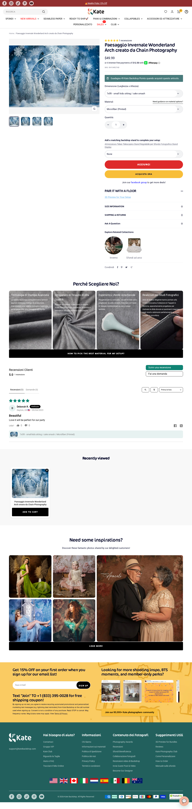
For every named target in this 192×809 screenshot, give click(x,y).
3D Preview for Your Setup (118, 197)
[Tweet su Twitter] (126, 267)
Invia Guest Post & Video (124, 766)
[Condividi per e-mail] (131, 267)
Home (11, 33)
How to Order (162, 761)
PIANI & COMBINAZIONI (105, 18)
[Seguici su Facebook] (4, 3)
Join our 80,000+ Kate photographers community (129, 712)
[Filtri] (154, 389)
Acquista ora (143, 174)
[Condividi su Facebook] (117, 267)
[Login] (172, 11)
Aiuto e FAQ (48, 761)
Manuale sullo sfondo (166, 766)
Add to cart (30, 512)
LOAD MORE (96, 646)
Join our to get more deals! (144, 182)
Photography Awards (123, 742)
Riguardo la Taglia (51, 756)
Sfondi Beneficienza (122, 751)
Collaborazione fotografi (124, 756)
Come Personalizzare (165, 756)
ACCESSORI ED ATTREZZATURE (163, 18)
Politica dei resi (89, 756)
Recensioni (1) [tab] (16, 389)
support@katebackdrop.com (22, 749)
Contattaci (48, 742)
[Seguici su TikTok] (18, 3)
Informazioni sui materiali (93, 746)
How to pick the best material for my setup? (96, 353)
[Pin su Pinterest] (121, 267)
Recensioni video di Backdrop (126, 761)
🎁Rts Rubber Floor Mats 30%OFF (96, 3)
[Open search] (145, 389)
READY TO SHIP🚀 (78, 18)
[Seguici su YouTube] (31, 3)
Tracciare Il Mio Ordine (53, 766)
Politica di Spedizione (91, 751)
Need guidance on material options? (168, 101)
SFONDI (9, 18)
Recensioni (118, 746)
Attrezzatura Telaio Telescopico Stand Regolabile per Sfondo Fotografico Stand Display (141, 145)
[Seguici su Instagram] (11, 3)
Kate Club (47, 751)
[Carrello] (178, 11)
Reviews (159, 746)
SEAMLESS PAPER (53, 18)
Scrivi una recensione (159, 367)
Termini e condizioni (91, 766)
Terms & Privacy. (61, 714)
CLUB (113, 24)
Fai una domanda (157, 373)
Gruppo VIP (48, 746)
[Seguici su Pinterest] (24, 3)
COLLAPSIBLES (132, 18)
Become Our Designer (123, 771)
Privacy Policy (88, 761)
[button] (112, 40)
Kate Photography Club (166, 751)
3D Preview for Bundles (166, 742)
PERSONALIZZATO (82, 24)
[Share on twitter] (181, 426)
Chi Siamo (86, 742)
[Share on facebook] (175, 426)
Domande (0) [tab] (32, 389)
